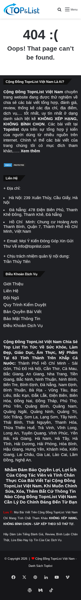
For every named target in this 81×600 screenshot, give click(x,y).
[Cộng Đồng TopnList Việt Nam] (21, 9)
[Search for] (59, 11)
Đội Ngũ (11, 297)
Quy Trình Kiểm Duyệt (24, 304)
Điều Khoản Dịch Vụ (23, 325)
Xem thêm (30, 151)
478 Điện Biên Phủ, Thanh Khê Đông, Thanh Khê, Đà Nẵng (40, 212)
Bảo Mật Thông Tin (21, 318)
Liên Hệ (10, 290)
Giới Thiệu (13, 284)
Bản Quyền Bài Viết (22, 311)
